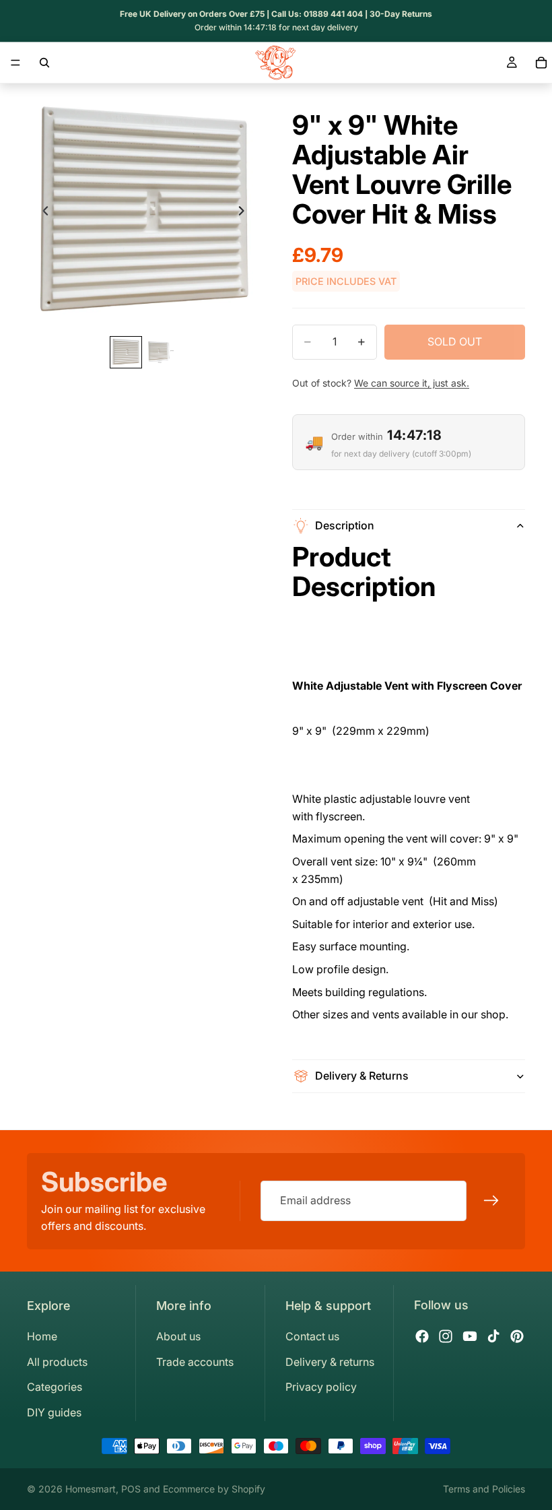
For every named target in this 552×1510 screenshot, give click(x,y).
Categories (54, 1386)
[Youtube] (470, 1336)
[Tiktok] (493, 1336)
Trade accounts (195, 1362)
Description (344, 525)
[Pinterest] (517, 1336)
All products (57, 1362)
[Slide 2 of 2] (161, 352)
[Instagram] (446, 1336)
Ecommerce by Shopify (214, 1489)
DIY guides (54, 1412)
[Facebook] (422, 1336)
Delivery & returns (329, 1362)
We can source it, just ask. (411, 383)
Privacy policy (321, 1386)
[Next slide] (245, 213)
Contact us (312, 1336)
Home (42, 1336)
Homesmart (90, 1489)
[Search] (44, 62)
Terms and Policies (484, 1489)
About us (178, 1336)
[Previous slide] (42, 213)
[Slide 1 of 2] (126, 352)
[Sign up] (491, 1200)
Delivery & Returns (362, 1075)
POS (131, 1489)
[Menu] (15, 62)
